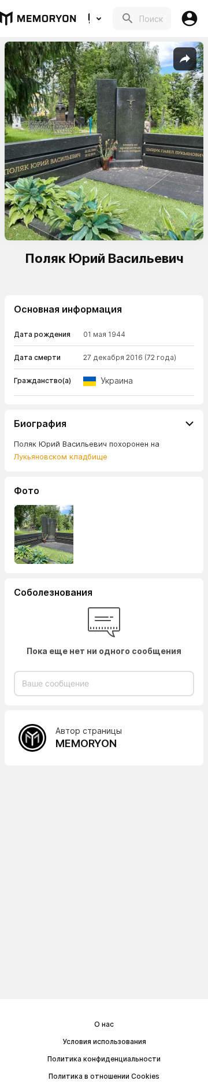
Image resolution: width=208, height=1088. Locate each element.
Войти (189, 18)
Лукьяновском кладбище (60, 456)
